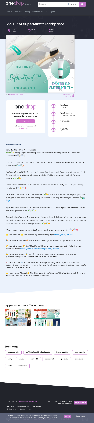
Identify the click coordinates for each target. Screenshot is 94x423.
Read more (80, 416)
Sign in (52, 12)
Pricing (27, 12)
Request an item (26, 409)
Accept (67, 416)
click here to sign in (25, 128)
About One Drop (23, 406)
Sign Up (25, 121)
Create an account (39, 12)
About (9, 12)
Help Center (12, 409)
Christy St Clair (16, 95)
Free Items (10, 406)
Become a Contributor (28, 402)
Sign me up (80, 403)
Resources (18, 12)
